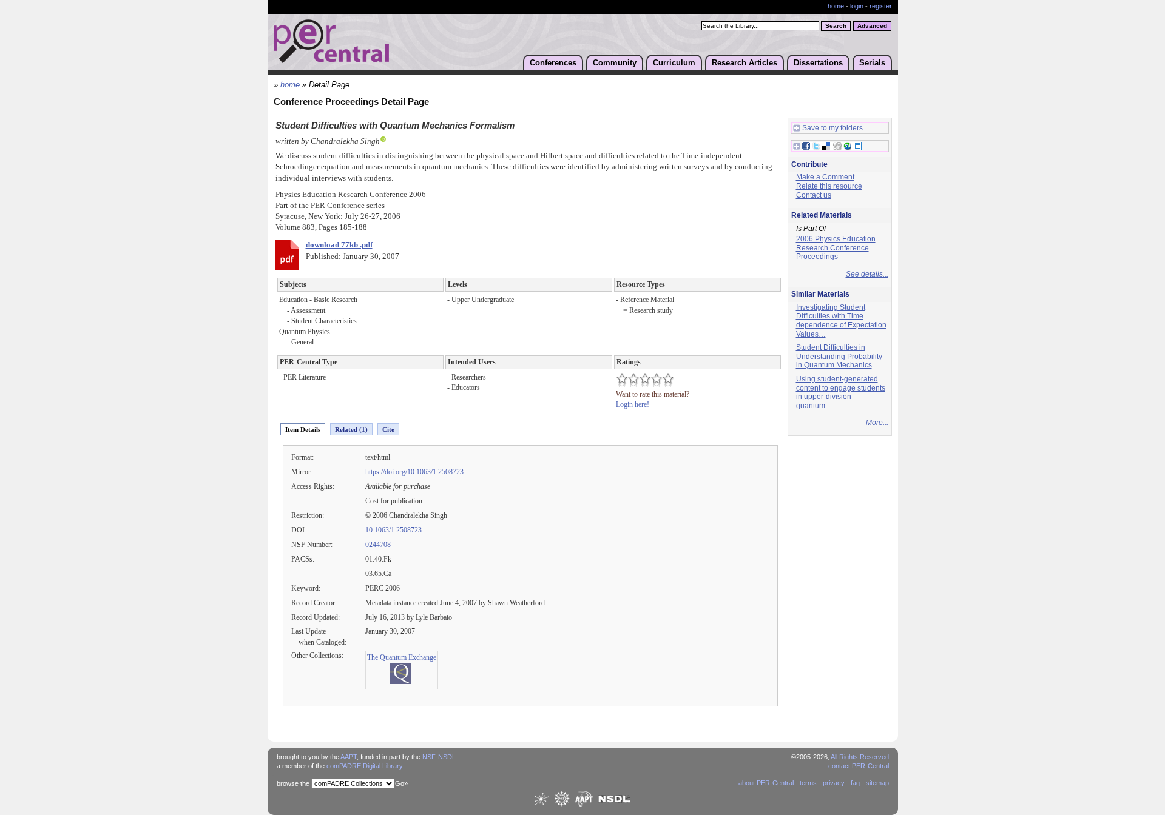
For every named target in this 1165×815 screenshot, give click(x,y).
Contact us (813, 195)
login (856, 6)
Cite (388, 429)
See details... (867, 274)
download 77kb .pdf (339, 245)
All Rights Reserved (860, 756)
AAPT (348, 756)
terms (808, 782)
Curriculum (674, 62)
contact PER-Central (858, 766)
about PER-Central (766, 782)
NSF (429, 756)
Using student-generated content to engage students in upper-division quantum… (840, 392)
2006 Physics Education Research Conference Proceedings (836, 248)
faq (855, 782)
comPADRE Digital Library (364, 766)
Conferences (553, 62)
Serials (872, 62)
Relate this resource (829, 186)
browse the (293, 783)
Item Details (302, 429)
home (836, 6)
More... (877, 422)
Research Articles (744, 62)
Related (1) (351, 429)
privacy (834, 782)
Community (615, 62)
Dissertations (818, 62)
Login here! (632, 404)
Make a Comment (825, 177)
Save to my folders (832, 128)
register (881, 6)
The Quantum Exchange (401, 657)
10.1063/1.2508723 (393, 530)
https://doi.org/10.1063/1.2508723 (414, 472)
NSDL (447, 756)
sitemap (877, 782)
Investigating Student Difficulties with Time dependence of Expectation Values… (841, 320)
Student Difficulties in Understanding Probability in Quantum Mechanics (839, 356)
